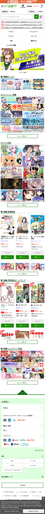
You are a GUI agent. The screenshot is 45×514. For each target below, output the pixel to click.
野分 (22, 316)
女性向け (40, 11)
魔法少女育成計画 (6, 315)
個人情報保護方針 (25, 495)
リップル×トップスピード (8, 317)
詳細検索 (41, 16)
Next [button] (42, 59)
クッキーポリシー (38, 495)
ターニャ (40, 247)
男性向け (32, 11)
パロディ (11, 32)
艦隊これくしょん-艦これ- (22, 313)
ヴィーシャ (35, 249)
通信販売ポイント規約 (36, 492)
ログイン (36, 6)
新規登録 (29, 6)
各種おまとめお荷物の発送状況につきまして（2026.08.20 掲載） (24, 28)
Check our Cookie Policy (11, 511)
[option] (22, 59)
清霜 (26, 316)
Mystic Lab (4, 309)
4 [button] (25, 72)
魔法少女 (34, 41)
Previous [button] (3, 59)
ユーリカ (19, 241)
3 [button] (23, 72)
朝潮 (17, 316)
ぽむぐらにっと (36, 241)
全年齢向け (5, 11)
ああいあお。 (5, 241)
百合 (11, 41)
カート (8, 257)
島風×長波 (34, 316)
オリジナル (5, 246)
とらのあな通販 (11, 45)
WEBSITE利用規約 (9, 492)
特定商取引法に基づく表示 (13, 499)
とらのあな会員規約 (22, 492)
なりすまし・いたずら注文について (31, 499)
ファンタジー (33, 32)
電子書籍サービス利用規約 (11, 495)
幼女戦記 (34, 247)
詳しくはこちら (39, 450)
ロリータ (34, 36)
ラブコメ (11, 36)
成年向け (12, 11)
